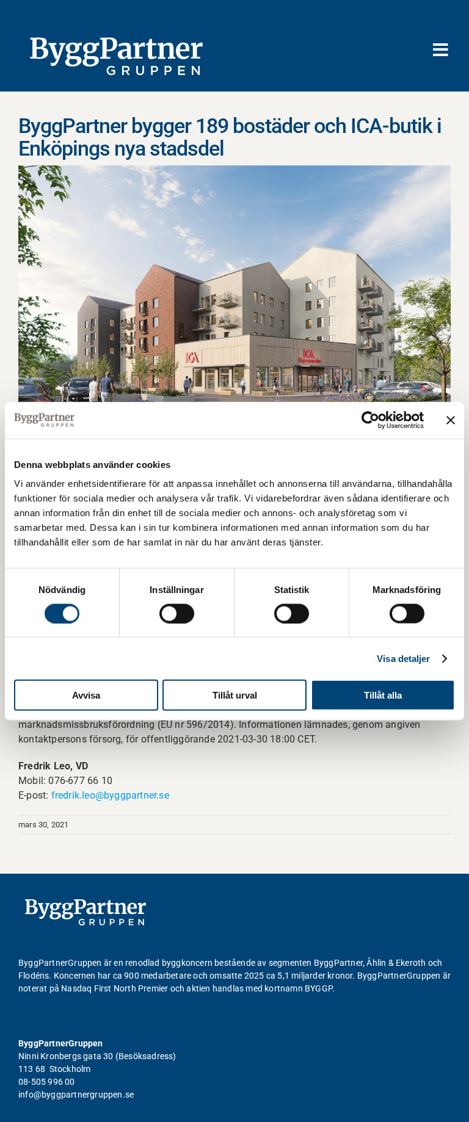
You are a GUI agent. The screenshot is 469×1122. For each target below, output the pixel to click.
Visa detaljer (403, 658)
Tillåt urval (235, 695)
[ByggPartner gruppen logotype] (85, 903)
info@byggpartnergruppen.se (76, 1094)
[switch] (176, 613)
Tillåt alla (383, 695)
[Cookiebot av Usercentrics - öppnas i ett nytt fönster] (370, 420)
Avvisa (86, 695)
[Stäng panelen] (450, 419)
